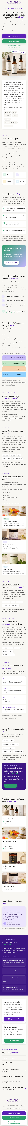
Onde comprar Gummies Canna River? (13, 1076)
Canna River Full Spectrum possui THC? (11, 1063)
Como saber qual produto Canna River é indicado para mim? (12, 1088)
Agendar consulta (15, 36)
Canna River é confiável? (9, 1058)
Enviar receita (15, 41)
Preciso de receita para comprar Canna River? (11, 1082)
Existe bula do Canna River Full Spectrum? (10, 1070)
